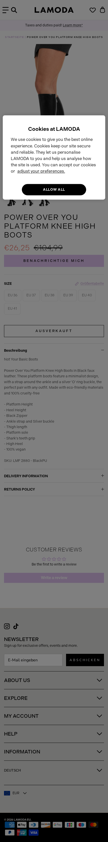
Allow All (54, 189)
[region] (54, 157)
